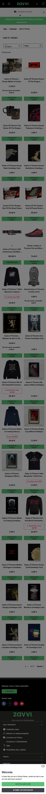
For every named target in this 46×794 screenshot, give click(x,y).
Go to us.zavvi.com (23, 784)
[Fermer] (43, 766)
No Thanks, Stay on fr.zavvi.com (23, 790)
